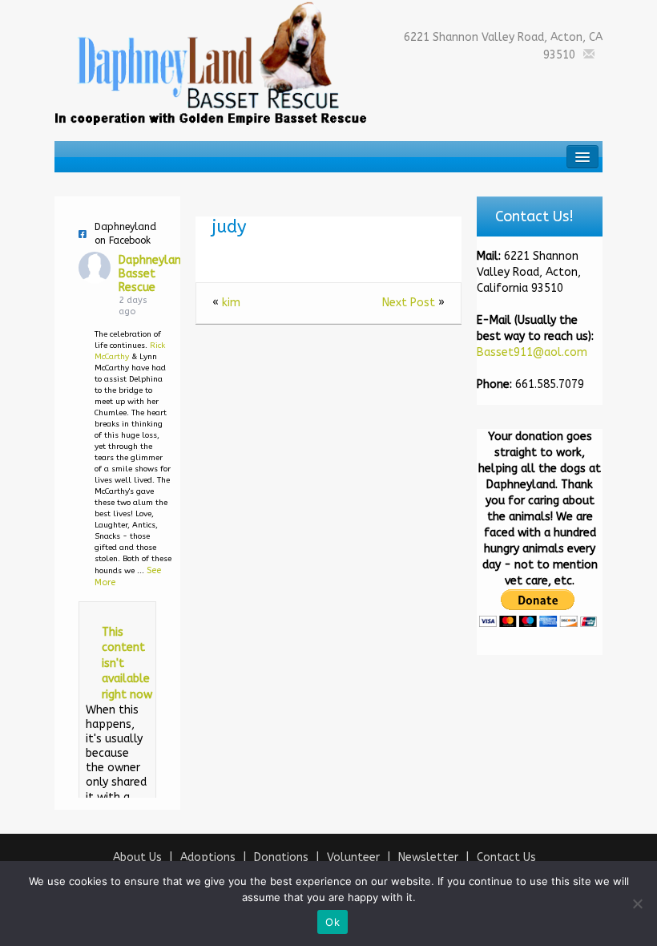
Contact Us (506, 857)
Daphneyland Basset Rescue (153, 273)
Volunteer (353, 857)
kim (231, 302)
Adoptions (208, 857)
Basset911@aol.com (532, 352)
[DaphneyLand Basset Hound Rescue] (211, 62)
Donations (281, 857)
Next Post (408, 302)
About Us (137, 857)
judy (229, 226)
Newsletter (428, 857)
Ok (332, 922)
